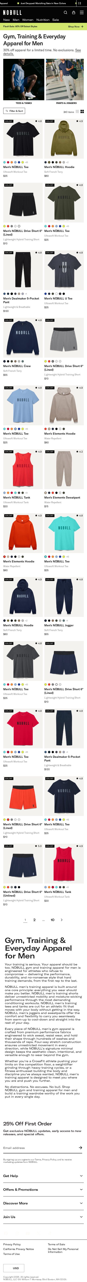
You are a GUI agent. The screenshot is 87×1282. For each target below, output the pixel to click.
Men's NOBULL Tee (16, 167)
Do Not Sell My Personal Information (63, 1250)
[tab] (4, 162)
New (6, 19)
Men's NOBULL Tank (16, 497)
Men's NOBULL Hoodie (59, 167)
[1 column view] (77, 111)
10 (52, 920)
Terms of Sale (56, 1244)
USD (18, 1269)
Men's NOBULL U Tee (58, 298)
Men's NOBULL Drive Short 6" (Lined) (22, 232)
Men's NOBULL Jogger (58, 625)
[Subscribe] (79, 1148)
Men (16, 19)
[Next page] (62, 919)
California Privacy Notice (18, 1249)
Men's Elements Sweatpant (62, 497)
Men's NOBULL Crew (17, 366)
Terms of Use (11, 1254)
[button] (79, 3)
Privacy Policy (12, 1244)
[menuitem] (6, 19)
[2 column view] (82, 111)
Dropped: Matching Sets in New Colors (41, 3)
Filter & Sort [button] (16, 110)
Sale (55, 19)
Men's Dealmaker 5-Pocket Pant (21, 300)
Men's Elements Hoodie (59, 433)
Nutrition (42, 19)
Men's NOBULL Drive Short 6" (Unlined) (22, 893)
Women (27, 19)
